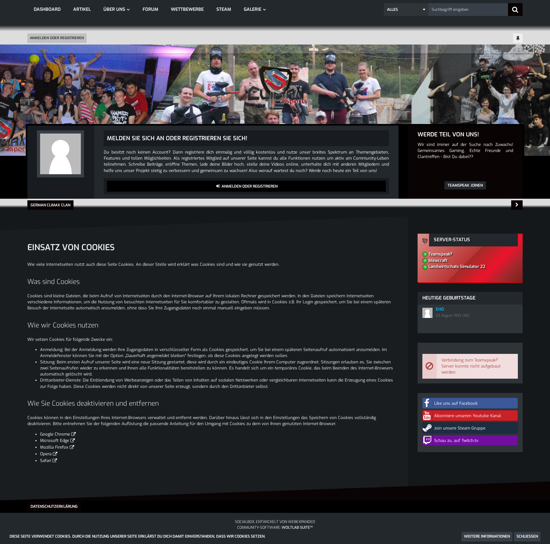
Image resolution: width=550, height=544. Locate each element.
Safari (45, 460)
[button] (406, 9)
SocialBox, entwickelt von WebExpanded (275, 521)
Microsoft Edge (54, 440)
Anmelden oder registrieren (57, 38)
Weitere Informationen (487, 536)
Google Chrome (55, 434)
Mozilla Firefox (54, 447)
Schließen (527, 536)
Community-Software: (275, 527)
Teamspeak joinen (465, 185)
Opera (46, 454)
